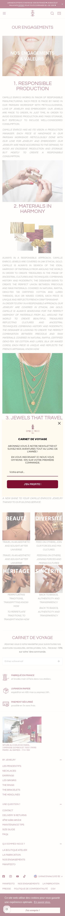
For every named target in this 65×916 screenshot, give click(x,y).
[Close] (59, 423)
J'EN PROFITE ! (32, 484)
